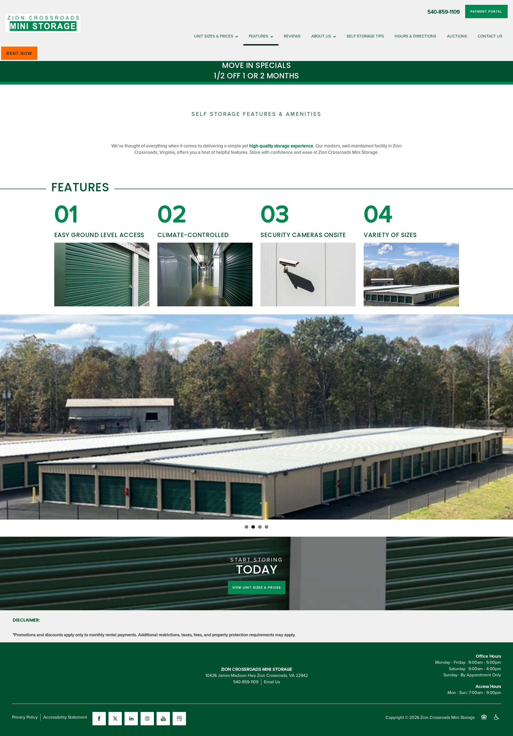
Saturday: (457, 669)
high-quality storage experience (281, 146)
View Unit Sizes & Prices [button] (256, 587)
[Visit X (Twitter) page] (115, 718)
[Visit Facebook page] (99, 718)
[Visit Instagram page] (147, 718)
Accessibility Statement (65, 717)
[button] (486, 11)
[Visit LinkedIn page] (131, 718)
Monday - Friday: (450, 662)
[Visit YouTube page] (163, 718)
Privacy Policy (25, 717)
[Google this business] (179, 718)
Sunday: (451, 675)
